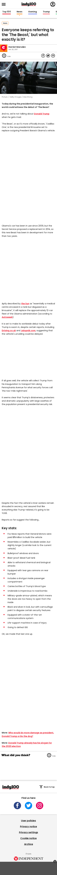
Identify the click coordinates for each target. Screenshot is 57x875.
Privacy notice (28, 826)
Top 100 (6, 11)
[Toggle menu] (4, 4)
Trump (46, 11)
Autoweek (7, 317)
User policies (28, 820)
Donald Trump (41, 113)
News (19, 11)
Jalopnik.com (28, 330)
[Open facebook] (17, 805)
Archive (28, 844)
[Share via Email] (53, 56)
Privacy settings (28, 832)
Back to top (49, 787)
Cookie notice (28, 838)
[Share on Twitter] (48, 56)
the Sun (25, 303)
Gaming (32, 11)
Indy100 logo (29, 4)
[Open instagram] (39, 805)
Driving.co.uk (9, 330)
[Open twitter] (28, 805)
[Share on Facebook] (43, 56)
